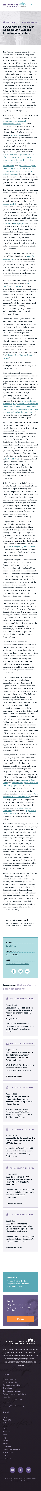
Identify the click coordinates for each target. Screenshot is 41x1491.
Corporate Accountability (12, 1385)
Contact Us (7, 1458)
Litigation (6, 1429)
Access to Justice (9, 1379)
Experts (5, 1443)
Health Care (7, 1397)
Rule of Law (7, 1403)
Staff (4, 1423)
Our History (7, 1446)
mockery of (16, 135)
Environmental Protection (12, 1391)
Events (5, 1440)
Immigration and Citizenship (13, 1400)
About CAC (7, 1420)
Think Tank (7, 1432)
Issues (6, 1374)
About (6, 1412)
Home (5, 1417)
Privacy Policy (8, 1452)
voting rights (18, 224)
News (5, 1434)
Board (5, 1426)
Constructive (25, 1481)
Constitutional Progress (11, 1449)
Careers (5, 1455)
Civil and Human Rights (11, 1382)
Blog (4, 1437)
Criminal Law (7, 1388)
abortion (6, 224)
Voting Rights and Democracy (13, 1406)
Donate (20, 1318)
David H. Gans (11, 946)
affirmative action (11, 155)
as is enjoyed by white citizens (22, 547)
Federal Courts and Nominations (22, 22)
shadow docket (9, 204)
